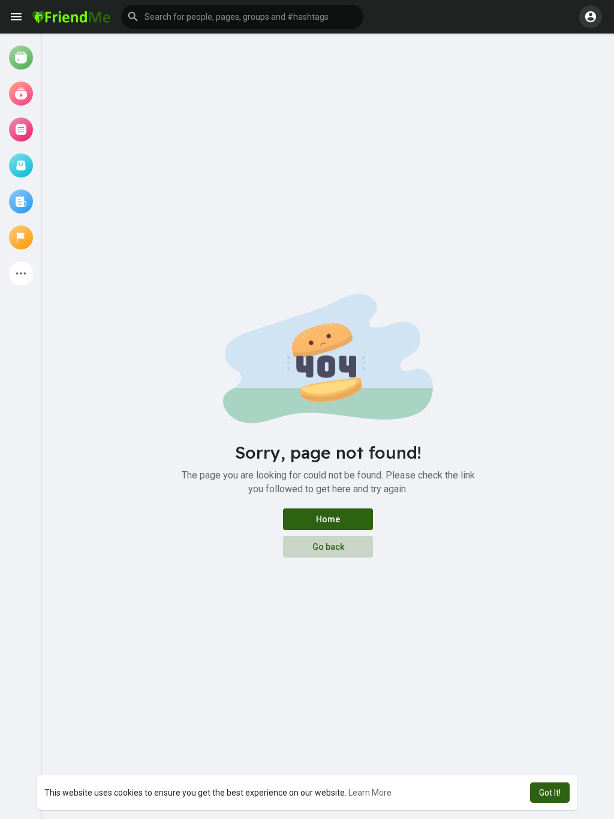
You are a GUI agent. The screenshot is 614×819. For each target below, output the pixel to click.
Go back (328, 547)
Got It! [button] (550, 792)
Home (328, 519)
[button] (242, 17)
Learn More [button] (370, 792)
